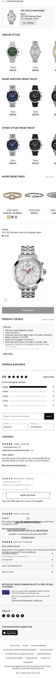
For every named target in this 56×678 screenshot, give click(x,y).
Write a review (48, 377)
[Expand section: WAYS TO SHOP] (28, 572)
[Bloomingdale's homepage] (3, 1)
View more (8, 354)
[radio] (8, 217)
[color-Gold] (8, 217)
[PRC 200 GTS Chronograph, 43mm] (13, 96)
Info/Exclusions (28, 537)
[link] (13, 68)
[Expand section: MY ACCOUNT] (28, 560)
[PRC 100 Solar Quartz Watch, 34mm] (35, 51)
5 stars (5, 387)
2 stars (5, 401)
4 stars (5, 391)
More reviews (28, 495)
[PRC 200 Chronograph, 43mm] (35, 96)
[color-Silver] (12, 217)
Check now (38, 600)
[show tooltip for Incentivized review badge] (18, 447)
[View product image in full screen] (5, 300)
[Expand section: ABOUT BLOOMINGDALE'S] (28, 566)
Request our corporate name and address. (28, 668)
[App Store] (10, 632)
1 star (5, 405)
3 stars (5, 396)
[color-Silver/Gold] (16, 217)
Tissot (23, 14)
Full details (28, 23)
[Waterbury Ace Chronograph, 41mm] (13, 51)
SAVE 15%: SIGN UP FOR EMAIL (28, 522)
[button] (28, 271)
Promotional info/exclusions (22, 600)
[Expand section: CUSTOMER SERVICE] (28, 554)
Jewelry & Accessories (15, 1)
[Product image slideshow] (28, 271)
